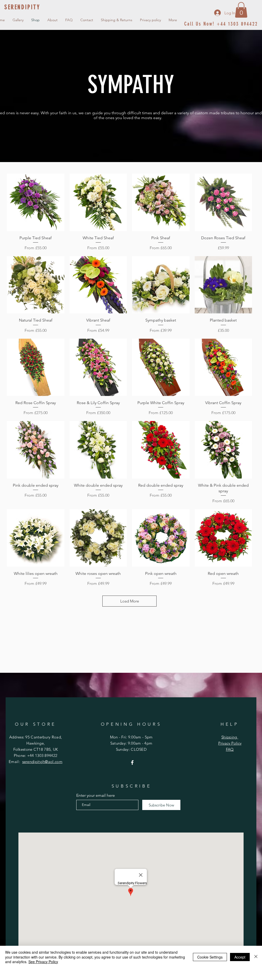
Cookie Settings (210, 957)
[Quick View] (35, 202)
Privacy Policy (230, 743)
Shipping (229, 737)
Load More (129, 601)
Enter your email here (95, 795)
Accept (239, 957)
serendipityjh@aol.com (42, 761)
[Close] (256, 957)
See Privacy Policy (43, 961)
